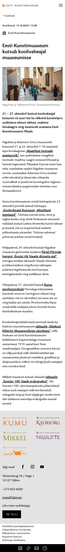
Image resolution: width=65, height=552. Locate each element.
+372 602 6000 (12, 489)
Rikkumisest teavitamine (16, 533)
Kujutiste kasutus (12, 536)
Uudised (10, 15)
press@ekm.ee (12, 497)
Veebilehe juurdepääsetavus (18, 526)
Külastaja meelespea (13, 540)
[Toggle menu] (61, 5)
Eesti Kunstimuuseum (21, 33)
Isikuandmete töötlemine (16, 529)
